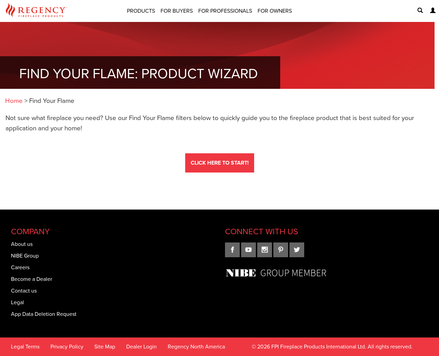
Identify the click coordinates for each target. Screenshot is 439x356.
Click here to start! (220, 163)
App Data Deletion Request (43, 314)
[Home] (36, 11)
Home (14, 101)
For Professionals (225, 11)
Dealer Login (141, 347)
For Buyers (177, 11)
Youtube (248, 249)
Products (141, 11)
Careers (20, 267)
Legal (17, 302)
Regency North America (196, 347)
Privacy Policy (66, 347)
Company (30, 231)
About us (22, 244)
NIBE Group (25, 256)
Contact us (24, 291)
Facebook (232, 249)
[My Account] (430, 11)
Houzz (296, 249)
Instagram (264, 249)
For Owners (275, 11)
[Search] (417, 11)
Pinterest (280, 249)
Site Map (104, 347)
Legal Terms (25, 347)
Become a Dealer (31, 279)
